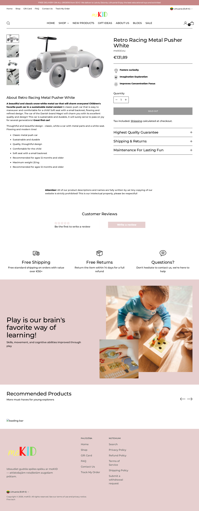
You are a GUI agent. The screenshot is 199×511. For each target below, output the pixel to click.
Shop (84, 449)
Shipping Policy (118, 470)
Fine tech (11, 499)
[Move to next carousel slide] (189, 399)
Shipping (136, 121)
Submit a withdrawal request (116, 480)
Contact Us (88, 466)
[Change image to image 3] (13, 63)
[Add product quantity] (126, 100)
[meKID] (99, 14)
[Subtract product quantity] (116, 100)
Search (113, 444)
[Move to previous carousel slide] (182, 399)
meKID (27, 496)
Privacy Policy (117, 449)
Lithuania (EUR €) (182, 9)
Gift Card (86, 455)
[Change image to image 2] (13, 51)
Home (85, 444)
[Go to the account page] (184, 23)
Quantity (119, 93)
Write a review (126, 224)
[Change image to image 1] (13, 39)
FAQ (83, 461)
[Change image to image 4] (13, 77)
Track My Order (90, 472)
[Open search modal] (8, 23)
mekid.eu (119, 50)
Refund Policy (117, 455)
